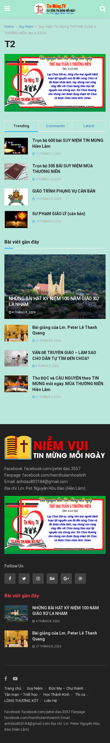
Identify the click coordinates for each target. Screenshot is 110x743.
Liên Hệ (50, 700)
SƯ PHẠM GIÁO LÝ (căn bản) (58, 213)
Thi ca (80, 694)
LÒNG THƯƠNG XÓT (21, 700)
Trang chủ (12, 688)
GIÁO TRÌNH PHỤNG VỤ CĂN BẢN (63, 191)
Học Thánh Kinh (56, 694)
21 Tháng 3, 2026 (48, 397)
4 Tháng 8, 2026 (23, 312)
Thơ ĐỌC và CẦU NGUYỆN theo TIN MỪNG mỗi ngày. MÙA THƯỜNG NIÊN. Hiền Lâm (68, 384)
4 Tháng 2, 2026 (47, 366)
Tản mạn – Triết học (21, 694)
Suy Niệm (26, 27)
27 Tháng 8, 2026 (48, 340)
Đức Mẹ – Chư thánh (66, 688)
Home (9, 27)
